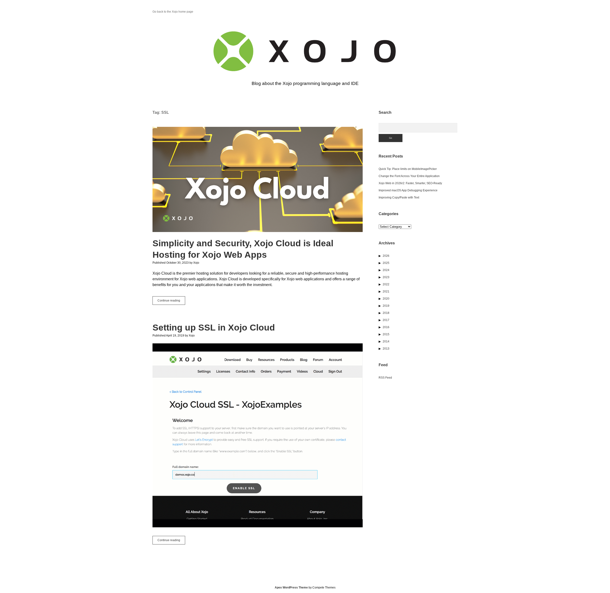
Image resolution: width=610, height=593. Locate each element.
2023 (386, 277)
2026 (386, 255)
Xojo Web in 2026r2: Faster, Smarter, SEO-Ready (410, 183)
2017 (386, 320)
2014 (386, 341)
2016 (386, 327)
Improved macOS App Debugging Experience (408, 190)
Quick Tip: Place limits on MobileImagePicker (408, 169)
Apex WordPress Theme (291, 587)
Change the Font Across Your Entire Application (409, 176)
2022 (386, 284)
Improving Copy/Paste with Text (399, 197)
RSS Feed (385, 377)
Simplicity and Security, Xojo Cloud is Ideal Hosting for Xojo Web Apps (257, 179)
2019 (386, 305)
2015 (386, 334)
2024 (386, 270)
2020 (386, 298)
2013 (386, 348)
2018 (386, 313)
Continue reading (171, 302)
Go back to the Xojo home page (172, 11)
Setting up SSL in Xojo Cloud (213, 327)
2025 (386, 263)
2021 (386, 291)
